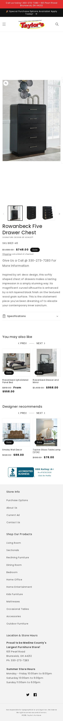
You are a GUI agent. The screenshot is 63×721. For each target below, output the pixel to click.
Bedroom (11, 572)
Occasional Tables (17, 609)
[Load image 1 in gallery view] (15, 213)
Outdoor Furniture (17, 623)
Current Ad (13, 515)
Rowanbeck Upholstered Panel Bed (15, 381)
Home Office (14, 579)
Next (40, 343)
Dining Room (14, 565)
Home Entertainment (19, 587)
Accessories (13, 616)
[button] (4, 24)
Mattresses (13, 601)
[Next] (59, 213)
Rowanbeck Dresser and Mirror (46, 381)
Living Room (13, 542)
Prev (23, 343)
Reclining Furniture (17, 557)
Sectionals (12, 550)
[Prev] (3, 213)
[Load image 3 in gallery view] (47, 213)
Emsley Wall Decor (12, 449)
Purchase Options (17, 500)
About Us (11, 507)
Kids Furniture (14, 594)
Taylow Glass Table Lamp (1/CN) (47, 450)
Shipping (6, 254)
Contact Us (13, 522)
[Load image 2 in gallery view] (31, 213)
